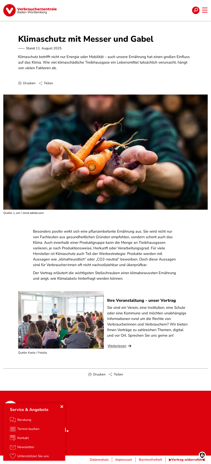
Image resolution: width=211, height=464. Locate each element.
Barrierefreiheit (150, 459)
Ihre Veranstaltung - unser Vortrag (141, 300)
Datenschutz (99, 459)
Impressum (123, 459)
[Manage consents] (202, 455)
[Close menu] (61, 406)
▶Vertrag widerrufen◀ (186, 459)
